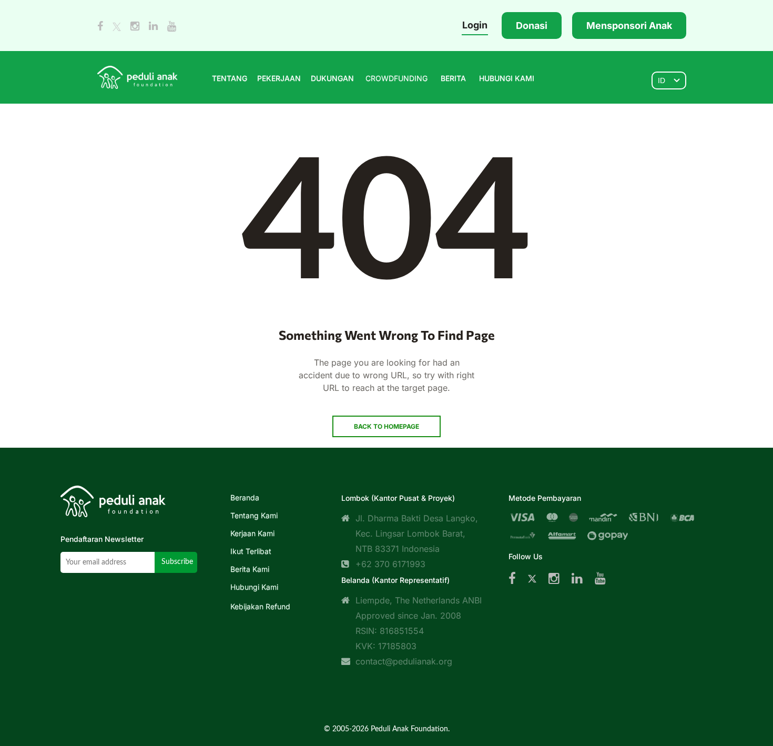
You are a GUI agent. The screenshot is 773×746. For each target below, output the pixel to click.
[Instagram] (554, 578)
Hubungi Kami (254, 586)
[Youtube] (600, 578)
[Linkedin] (577, 578)
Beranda (244, 497)
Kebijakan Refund (260, 606)
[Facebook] (512, 578)
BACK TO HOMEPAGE (386, 426)
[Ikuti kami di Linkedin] (153, 26)
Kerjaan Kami (252, 533)
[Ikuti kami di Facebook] (100, 26)
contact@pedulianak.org (403, 661)
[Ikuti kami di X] (117, 26)
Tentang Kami (254, 515)
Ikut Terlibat (250, 551)
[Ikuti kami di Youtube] (171, 26)
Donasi (531, 25)
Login (474, 25)
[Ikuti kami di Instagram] (134, 26)
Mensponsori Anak (629, 25)
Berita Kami (249, 568)
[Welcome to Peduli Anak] (113, 499)
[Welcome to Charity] (137, 76)
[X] (532, 578)
